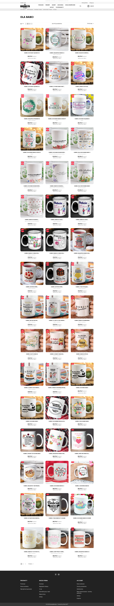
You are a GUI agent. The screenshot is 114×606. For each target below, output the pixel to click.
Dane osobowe (80, 584)
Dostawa (41, 584)
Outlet (52, 7)
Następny (31, 564)
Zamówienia (80, 589)
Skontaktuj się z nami (44, 592)
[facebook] (55, 574)
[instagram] (58, 574)
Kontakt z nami (23, 3)
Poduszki (41, 5)
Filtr (23, 23)
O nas (40, 589)
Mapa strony (42, 594)
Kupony (79, 598)
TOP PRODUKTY (60, 7)
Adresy (78, 596)
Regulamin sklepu (43, 587)
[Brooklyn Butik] (25, 6)
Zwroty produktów (81, 587)
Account (80, 581)
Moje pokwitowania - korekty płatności (84, 592)
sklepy (41, 597)
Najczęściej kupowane (26, 589)
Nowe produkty (24, 587)
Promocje (22, 584)
